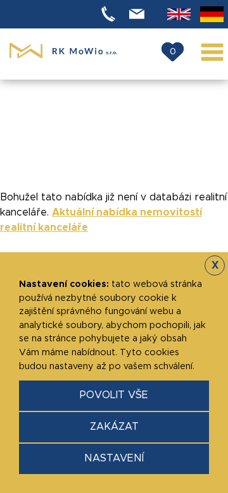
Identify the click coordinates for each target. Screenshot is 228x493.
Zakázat (114, 427)
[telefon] (110, 14)
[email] (138, 14)
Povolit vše (114, 395)
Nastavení (114, 458)
